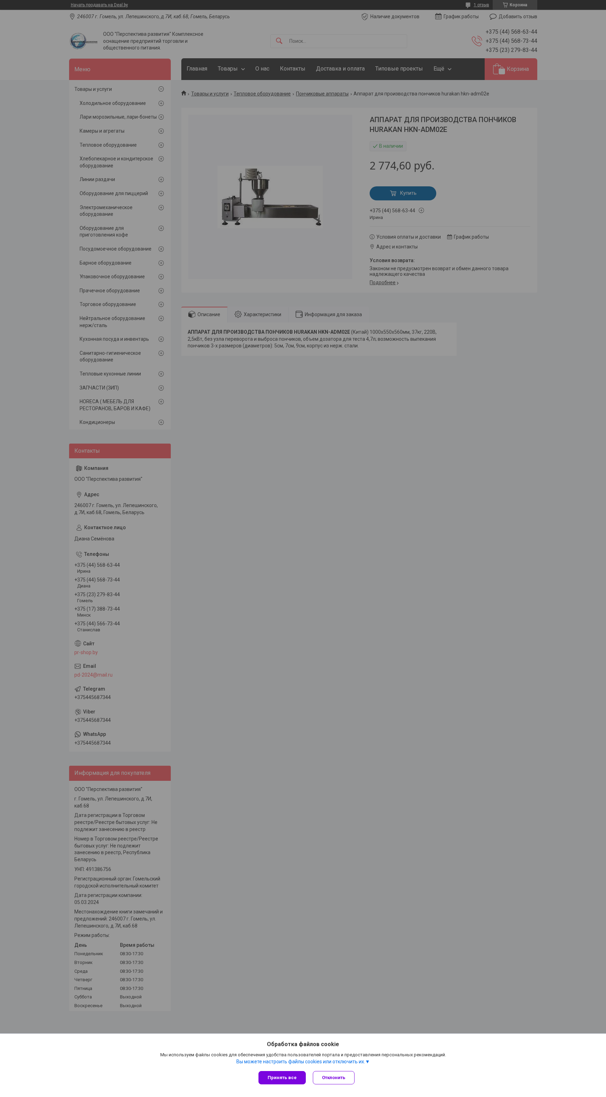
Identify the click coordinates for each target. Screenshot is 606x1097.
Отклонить (333, 1077)
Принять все (282, 1077)
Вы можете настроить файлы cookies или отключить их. (300, 1061)
